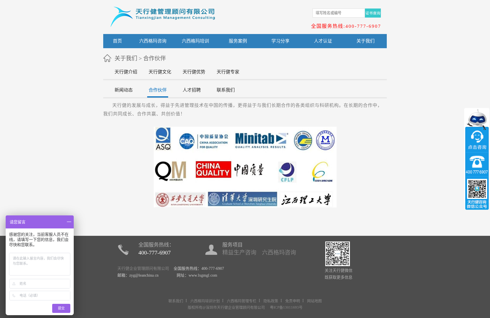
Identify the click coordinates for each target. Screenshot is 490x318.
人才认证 (323, 41)
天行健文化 (160, 71)
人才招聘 (192, 90)
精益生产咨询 (239, 252)
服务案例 (238, 41)
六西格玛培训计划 (205, 301)
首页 (117, 41)
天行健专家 (228, 71)
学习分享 (280, 41)
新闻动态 (124, 90)
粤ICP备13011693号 (286, 307)
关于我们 (365, 41)
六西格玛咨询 (152, 41)
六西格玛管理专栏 (241, 301)
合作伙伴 (154, 58)
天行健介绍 (126, 71)
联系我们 (226, 90)
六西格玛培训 (195, 41)
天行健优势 (194, 71)
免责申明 (292, 301)
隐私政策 (270, 301)
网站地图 (314, 301)
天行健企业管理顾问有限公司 (143, 268)
